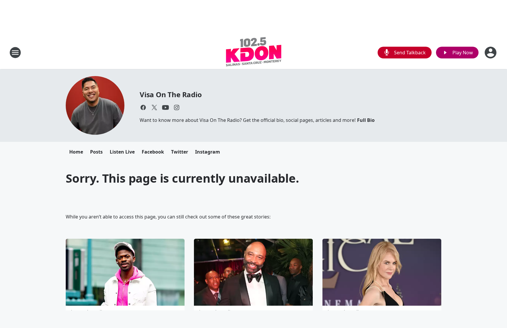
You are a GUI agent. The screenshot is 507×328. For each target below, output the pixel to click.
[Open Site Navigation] (15, 52)
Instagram (207, 152)
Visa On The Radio (171, 94)
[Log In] (491, 52)
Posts (96, 152)
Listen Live (122, 152)
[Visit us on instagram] (176, 107)
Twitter (179, 152)
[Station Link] (253, 52)
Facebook (153, 152)
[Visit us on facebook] (143, 107)
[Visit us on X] (154, 107)
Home (76, 152)
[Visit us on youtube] (165, 107)
